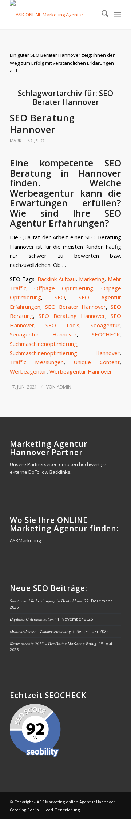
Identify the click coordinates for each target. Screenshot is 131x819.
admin (64, 387)
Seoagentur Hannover (43, 334)
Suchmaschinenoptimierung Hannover (65, 353)
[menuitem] (101, 14)
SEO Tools (62, 325)
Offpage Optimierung (63, 288)
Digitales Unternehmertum (32, 619)
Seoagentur (105, 325)
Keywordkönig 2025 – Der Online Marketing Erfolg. (54, 643)
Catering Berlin (24, 809)
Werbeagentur (28, 371)
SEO (40, 141)
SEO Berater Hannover (75, 306)
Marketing (22, 141)
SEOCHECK (106, 334)
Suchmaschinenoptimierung (43, 343)
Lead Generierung (62, 809)
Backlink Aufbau (56, 279)
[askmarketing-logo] (54, 14)
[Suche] (101, 14)
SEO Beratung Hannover (42, 123)
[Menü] (117, 14)
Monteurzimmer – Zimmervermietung (40, 631)
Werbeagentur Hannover (80, 371)
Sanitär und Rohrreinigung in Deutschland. (46, 600)
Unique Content (97, 362)
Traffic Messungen (37, 362)
